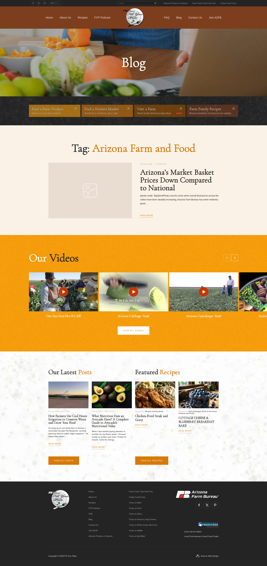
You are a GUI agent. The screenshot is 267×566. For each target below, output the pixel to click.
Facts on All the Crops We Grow (143, 525)
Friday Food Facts (228, 3)
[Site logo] (59, 514)
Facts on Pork (135, 508)
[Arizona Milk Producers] (208, 524)
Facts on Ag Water (137, 536)
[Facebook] (33, 3)
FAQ (167, 17)
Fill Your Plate (70, 556)
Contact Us (195, 17)
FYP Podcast (102, 17)
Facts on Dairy (135, 514)
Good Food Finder (210, 536)
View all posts (64, 460)
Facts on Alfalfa (136, 530)
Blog (179, 17)
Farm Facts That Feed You (204, 3)
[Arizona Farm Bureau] (55, 3)
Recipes (83, 17)
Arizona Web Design (210, 556)
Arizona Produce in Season (176, 3)
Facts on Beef (135, 503)
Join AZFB (215, 17)
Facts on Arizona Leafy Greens (142, 519)
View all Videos (133, 330)
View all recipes (152, 460)
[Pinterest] (44, 3)
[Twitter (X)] (38, 3)
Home (49, 17)
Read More (146, 215)
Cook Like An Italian (193, 531)
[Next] (234, 258)
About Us (65, 17)
